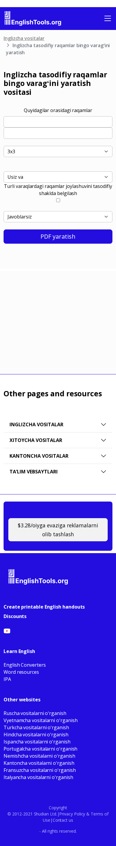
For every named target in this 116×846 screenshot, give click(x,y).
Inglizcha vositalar (24, 38)
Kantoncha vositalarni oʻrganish (39, 763)
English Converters (25, 665)
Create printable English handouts (44, 607)
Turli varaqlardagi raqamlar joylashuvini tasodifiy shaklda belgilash (58, 190)
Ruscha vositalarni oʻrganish (35, 713)
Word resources (21, 672)
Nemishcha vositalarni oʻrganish (39, 756)
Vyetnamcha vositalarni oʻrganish (40, 720)
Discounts (15, 616)
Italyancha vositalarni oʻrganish (38, 777)
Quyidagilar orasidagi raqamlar (58, 110)
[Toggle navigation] (107, 18)
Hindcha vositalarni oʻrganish (36, 734)
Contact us (63, 820)
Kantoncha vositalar (39, 456)
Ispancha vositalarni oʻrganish (37, 741)
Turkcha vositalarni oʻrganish (36, 727)
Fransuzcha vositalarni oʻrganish (40, 770)
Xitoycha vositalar (36, 440)
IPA (7, 679)
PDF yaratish (58, 236)
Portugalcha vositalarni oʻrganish (40, 749)
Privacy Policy (72, 814)
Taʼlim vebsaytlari (34, 471)
